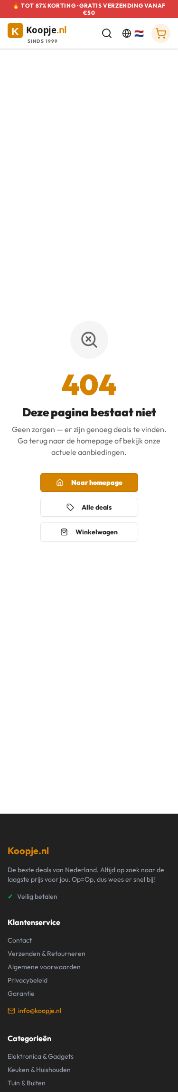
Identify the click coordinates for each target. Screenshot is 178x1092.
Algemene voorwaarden (44, 967)
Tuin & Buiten (27, 1083)
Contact (20, 940)
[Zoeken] (106, 33)
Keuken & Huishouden (39, 1069)
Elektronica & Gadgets (41, 1056)
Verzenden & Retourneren (46, 953)
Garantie (21, 993)
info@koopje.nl (39, 1010)
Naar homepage (96, 482)
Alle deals (97, 507)
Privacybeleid (27, 980)
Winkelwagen (96, 532)
